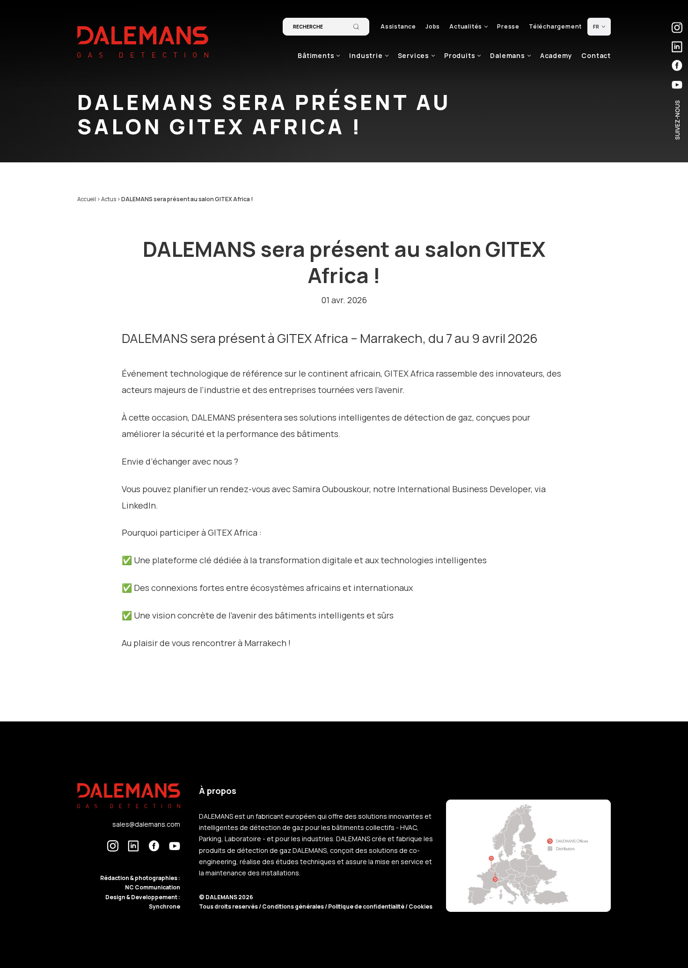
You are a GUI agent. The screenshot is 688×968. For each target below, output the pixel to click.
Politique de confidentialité (366, 906)
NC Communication (152, 887)
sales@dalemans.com (146, 824)
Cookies (420, 906)
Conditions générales (293, 906)
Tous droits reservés (229, 906)
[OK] (356, 26)
